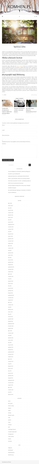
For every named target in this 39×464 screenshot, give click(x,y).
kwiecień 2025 (10, 215)
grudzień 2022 (10, 262)
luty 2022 (9, 285)
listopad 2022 (10, 264)
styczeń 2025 (10, 222)
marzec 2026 (10, 205)
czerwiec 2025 (10, 212)
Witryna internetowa (5, 135)
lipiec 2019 (10, 359)
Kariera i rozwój (11, 405)
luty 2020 (9, 342)
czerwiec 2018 (10, 389)
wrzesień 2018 (10, 382)
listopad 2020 (10, 321)
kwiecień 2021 (10, 309)
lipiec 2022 (10, 274)
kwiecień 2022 (10, 281)
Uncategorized (10, 434)
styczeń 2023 (10, 259)
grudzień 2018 (10, 375)
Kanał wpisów (10, 450)
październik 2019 (11, 351)
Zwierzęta (10, 441)
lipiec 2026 (10, 203)
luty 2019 (9, 370)
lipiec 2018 (10, 387)
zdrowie (9, 438)
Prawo (9, 422)
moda (9, 417)
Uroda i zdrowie (19, 45)
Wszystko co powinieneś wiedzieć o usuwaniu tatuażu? (19, 110)
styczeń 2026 (10, 210)
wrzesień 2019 (10, 354)
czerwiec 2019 (10, 361)
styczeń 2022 (10, 288)
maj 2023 (9, 250)
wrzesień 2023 (10, 240)
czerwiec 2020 (10, 333)
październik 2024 (11, 224)
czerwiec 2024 (10, 229)
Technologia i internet (12, 429)
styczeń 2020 (10, 344)
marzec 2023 (10, 255)
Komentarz (4, 143)
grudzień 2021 (10, 290)
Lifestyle (9, 412)
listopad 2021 (10, 292)
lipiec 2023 (10, 245)
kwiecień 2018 (10, 394)
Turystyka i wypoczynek (12, 431)
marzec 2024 (10, 236)
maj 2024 (9, 231)
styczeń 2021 (10, 316)
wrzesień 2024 (10, 226)
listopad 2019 (10, 349)
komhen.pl (19, 7)
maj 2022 (9, 278)
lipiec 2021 (10, 302)
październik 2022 (11, 266)
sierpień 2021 (10, 300)
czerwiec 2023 (10, 248)
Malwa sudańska (20, 66)
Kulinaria (9, 408)
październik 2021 (11, 295)
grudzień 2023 (10, 238)
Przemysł (9, 424)
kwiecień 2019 (10, 366)
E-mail (3, 130)
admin (5, 94)
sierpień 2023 (10, 243)
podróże (9, 419)
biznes (9, 401)
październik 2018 (11, 380)
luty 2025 (9, 219)
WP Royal (9, 462)
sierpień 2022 (10, 271)
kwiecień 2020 (10, 337)
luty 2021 (9, 314)
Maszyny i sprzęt (11, 415)
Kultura (9, 410)
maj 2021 (9, 307)
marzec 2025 (10, 217)
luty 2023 (9, 257)
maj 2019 (9, 363)
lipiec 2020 (10, 330)
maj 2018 (9, 392)
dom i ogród (10, 403)
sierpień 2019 (10, 356)
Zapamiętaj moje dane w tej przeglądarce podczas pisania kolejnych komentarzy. (16, 141)
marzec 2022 (10, 283)
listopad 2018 (10, 377)
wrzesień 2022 (10, 269)
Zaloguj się (10, 447)
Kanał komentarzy (11, 452)
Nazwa (3, 125)
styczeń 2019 (10, 373)
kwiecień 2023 (10, 252)
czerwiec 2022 (10, 276)
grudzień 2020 (10, 318)
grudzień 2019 (10, 347)
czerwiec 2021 (10, 304)
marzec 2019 (10, 368)
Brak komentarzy (34, 94)
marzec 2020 (10, 340)
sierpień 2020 (10, 328)
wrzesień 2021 (10, 297)
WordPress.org (11, 454)
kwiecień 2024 (10, 233)
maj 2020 (9, 335)
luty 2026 (9, 207)
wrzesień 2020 (10, 325)
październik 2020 (11, 323)
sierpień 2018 (10, 385)
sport (9, 427)
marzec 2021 (10, 311)
